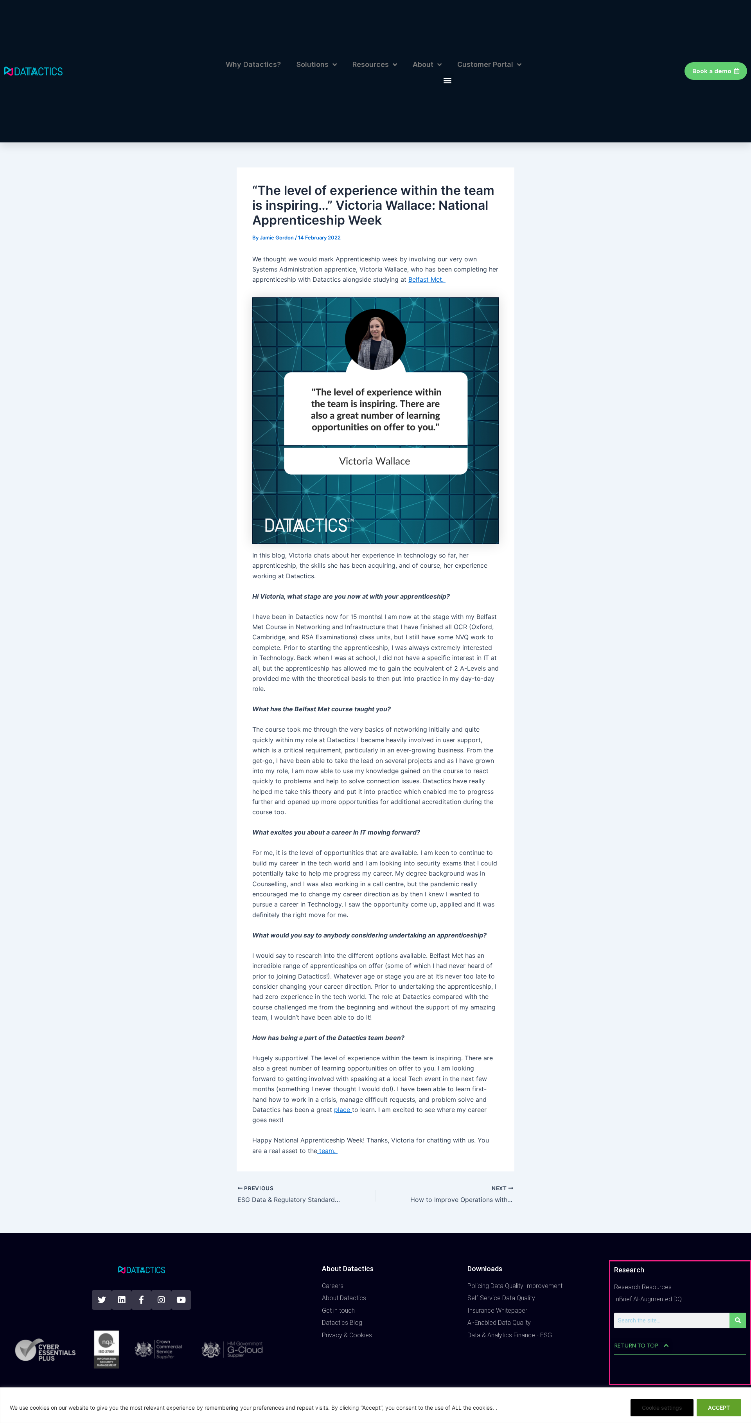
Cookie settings (662, 1407)
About (423, 64)
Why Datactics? (253, 64)
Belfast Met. (427, 279)
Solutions (312, 64)
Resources (370, 64)
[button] (447, 80)
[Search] (737, 1320)
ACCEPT (719, 1407)
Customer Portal (485, 64)
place (343, 1110)
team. (327, 1151)
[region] (375, 1405)
